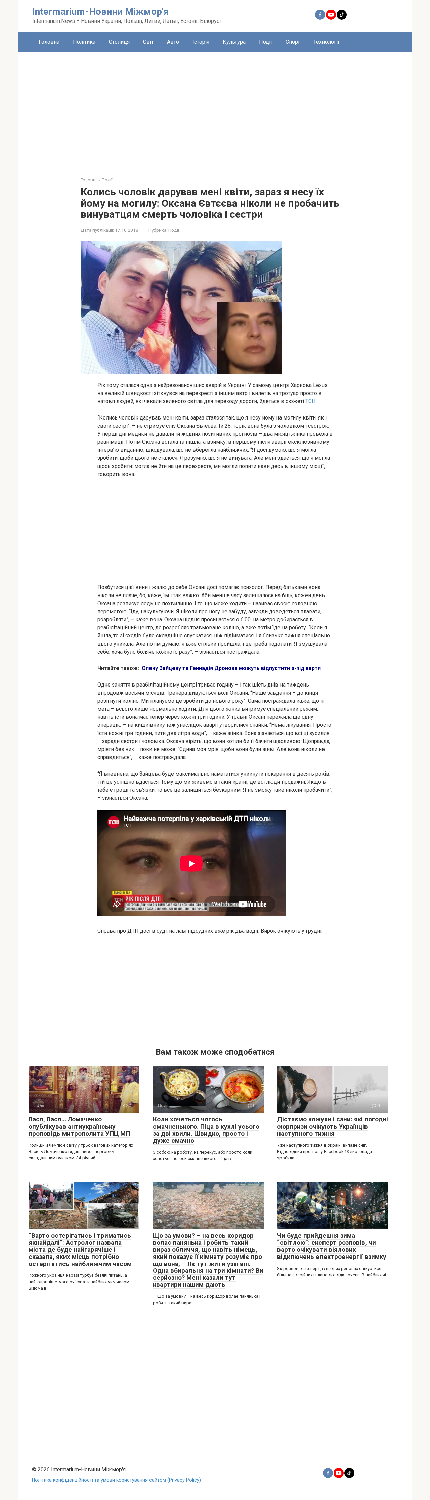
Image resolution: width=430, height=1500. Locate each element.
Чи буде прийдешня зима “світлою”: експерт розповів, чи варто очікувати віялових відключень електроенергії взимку (331, 1246)
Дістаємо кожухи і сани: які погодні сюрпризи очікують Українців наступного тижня (332, 1126)
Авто (173, 42)
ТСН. (310, 401)
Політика (84, 42)
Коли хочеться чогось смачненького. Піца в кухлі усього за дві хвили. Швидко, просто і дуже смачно (206, 1129)
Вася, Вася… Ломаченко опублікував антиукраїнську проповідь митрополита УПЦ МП (79, 1126)
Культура (234, 42)
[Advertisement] (215, 109)
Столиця (119, 42)
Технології (326, 42)
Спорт (293, 42)
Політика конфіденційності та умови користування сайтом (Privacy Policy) (116, 1480)
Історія (200, 42)
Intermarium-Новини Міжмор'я (100, 11)
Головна (49, 42)
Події (265, 42)
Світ (148, 42)
